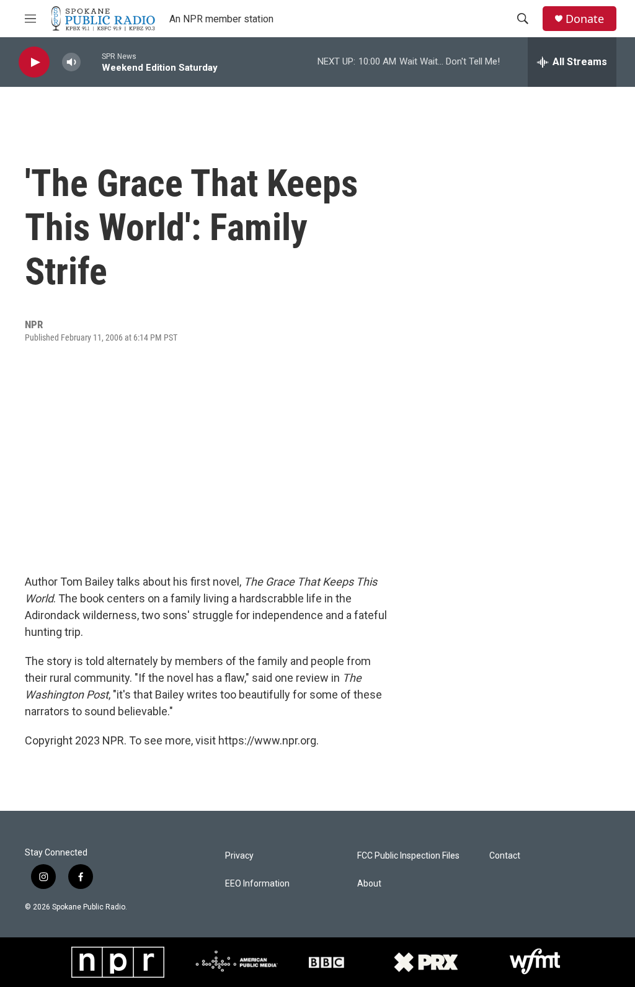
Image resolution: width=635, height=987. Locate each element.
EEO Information (257, 883)
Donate (585, 18)
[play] (34, 62)
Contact (504, 855)
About (369, 883)
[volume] (71, 62)
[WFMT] (536, 962)
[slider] (91, 61)
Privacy (239, 855)
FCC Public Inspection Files (408, 855)
